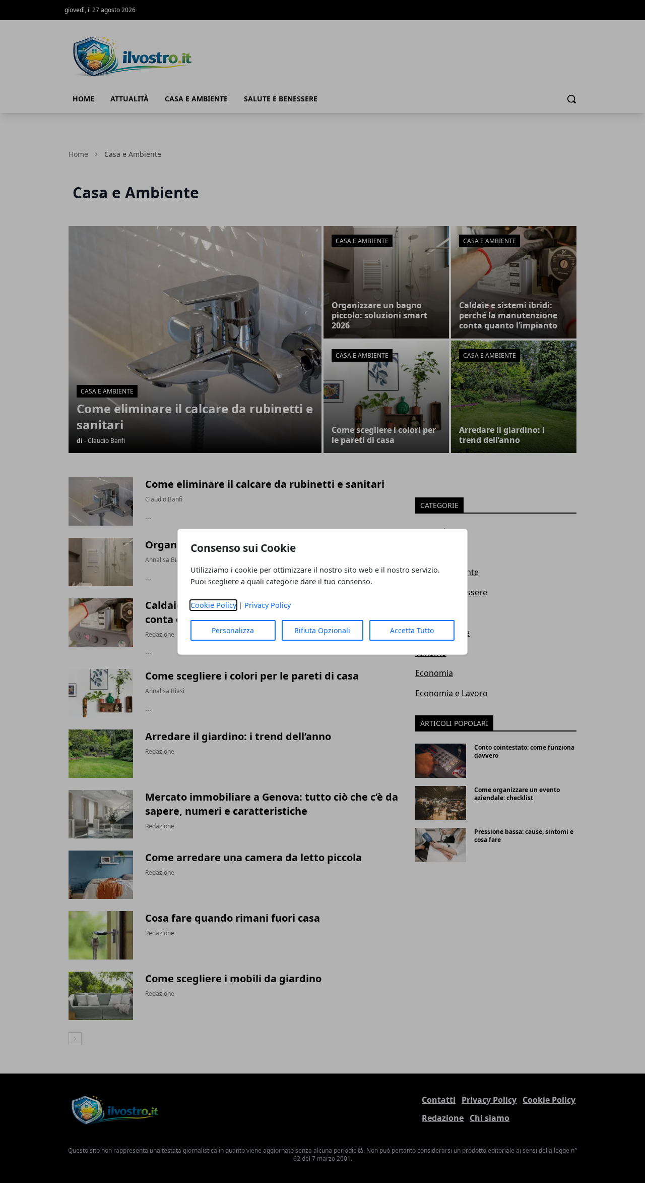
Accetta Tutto (412, 630)
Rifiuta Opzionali (322, 630)
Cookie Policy (213, 605)
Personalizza (233, 630)
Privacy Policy (267, 605)
